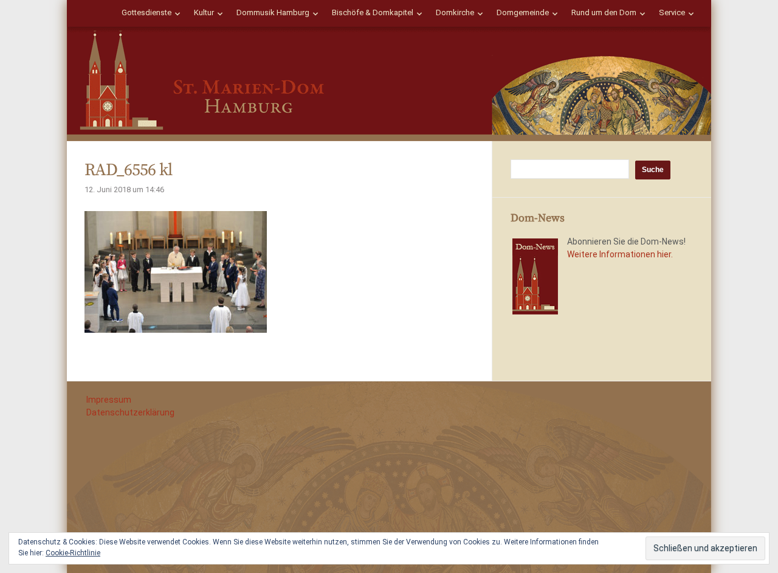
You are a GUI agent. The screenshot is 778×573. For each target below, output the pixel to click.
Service (672, 12)
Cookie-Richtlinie (73, 553)
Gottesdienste (146, 12)
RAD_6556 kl (128, 170)
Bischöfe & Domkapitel (372, 12)
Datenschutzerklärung (130, 412)
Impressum (108, 400)
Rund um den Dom (603, 12)
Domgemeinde (523, 12)
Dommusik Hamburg (272, 12)
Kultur (204, 12)
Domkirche (455, 12)
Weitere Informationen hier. (620, 254)
